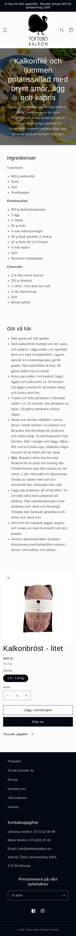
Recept (13, 779)
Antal (6, 687)
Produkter (14, 761)
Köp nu (37, 721)
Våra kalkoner (17, 797)
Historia (13, 807)
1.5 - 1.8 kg (15, 678)
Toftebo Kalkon (32, 930)
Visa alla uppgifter (16, 734)
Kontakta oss (17, 788)
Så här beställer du (21, 770)
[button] (5, 29)
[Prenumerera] (63, 895)
